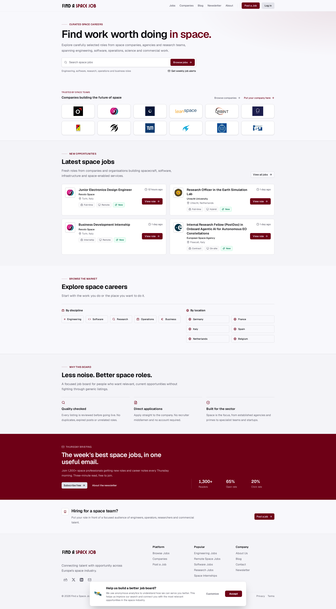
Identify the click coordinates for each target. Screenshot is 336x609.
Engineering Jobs (205, 553)
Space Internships (205, 575)
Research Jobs (203, 570)
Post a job (262, 516)
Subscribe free (72, 485)
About (229, 5)
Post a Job (250, 5)
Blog (200, 5)
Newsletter (214, 5)
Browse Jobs (161, 553)
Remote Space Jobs (207, 559)
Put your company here (257, 97)
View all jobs (260, 174)
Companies (187, 5)
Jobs (172, 5)
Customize (212, 593)
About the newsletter (104, 485)
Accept (233, 593)
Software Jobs (203, 564)
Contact (241, 564)
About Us (242, 553)
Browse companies (225, 97)
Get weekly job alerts (183, 70)
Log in (268, 5)
